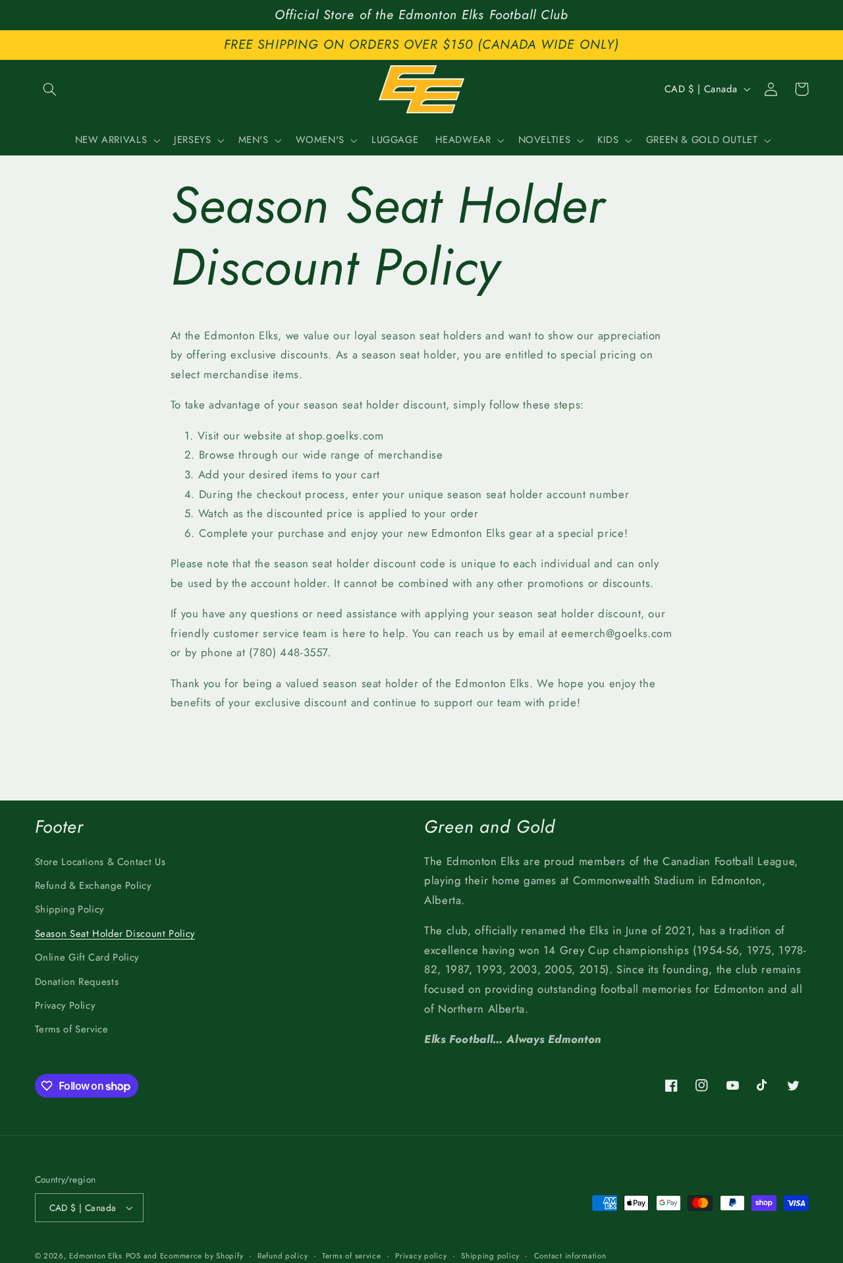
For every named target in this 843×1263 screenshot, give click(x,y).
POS (133, 1255)
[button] (50, 89)
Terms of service (351, 1255)
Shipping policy (490, 1255)
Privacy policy (421, 1255)
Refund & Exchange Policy (93, 885)
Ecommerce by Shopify (202, 1255)
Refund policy (283, 1255)
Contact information (570, 1255)
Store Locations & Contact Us (100, 862)
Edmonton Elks (95, 1255)
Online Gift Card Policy (87, 957)
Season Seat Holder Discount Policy (115, 933)
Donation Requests (77, 981)
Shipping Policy (69, 909)
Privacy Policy (65, 1005)
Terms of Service (72, 1029)
